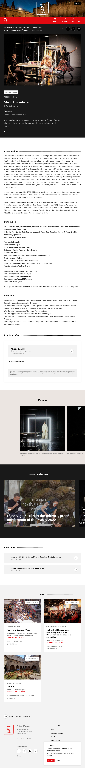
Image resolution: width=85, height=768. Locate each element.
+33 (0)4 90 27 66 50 (24, 738)
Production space (57, 737)
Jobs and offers (57, 733)
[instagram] (24, 751)
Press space (55, 740)
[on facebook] (68, 29)
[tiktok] (36, 751)
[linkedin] (30, 751)
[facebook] (19, 751)
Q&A (53, 729)
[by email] (79, 29)
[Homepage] (6, 20)
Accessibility (56, 726)
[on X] (73, 29)
